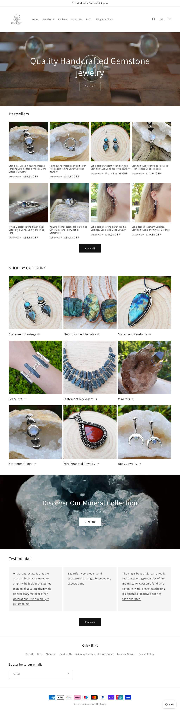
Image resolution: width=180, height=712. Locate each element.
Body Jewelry (127, 464)
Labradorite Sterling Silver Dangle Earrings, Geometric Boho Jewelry (108, 228)
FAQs (40, 654)
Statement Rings (20, 464)
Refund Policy (106, 654)
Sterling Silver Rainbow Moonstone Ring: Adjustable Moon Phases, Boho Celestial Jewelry (27, 168)
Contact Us (66, 654)
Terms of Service (126, 654)
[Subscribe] (68, 674)
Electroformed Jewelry (79, 334)
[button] (48, 19)
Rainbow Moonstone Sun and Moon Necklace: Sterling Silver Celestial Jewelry (68, 168)
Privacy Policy (146, 654)
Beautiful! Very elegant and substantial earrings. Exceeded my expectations (89, 579)
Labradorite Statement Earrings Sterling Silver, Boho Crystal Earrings (151, 228)
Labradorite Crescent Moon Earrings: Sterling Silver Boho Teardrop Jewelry (110, 167)
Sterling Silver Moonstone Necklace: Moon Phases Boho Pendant (150, 167)
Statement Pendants (132, 334)
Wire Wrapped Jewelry (79, 464)
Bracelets (15, 399)
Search (30, 654)
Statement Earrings (22, 334)
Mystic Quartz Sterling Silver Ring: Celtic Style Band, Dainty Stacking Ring (26, 229)
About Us (51, 654)
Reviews (90, 622)
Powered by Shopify (97, 704)
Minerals (124, 399)
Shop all (90, 86)
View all (90, 248)
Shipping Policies (85, 654)
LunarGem (85, 704)
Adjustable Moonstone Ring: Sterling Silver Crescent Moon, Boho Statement (68, 229)
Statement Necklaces (78, 399)
